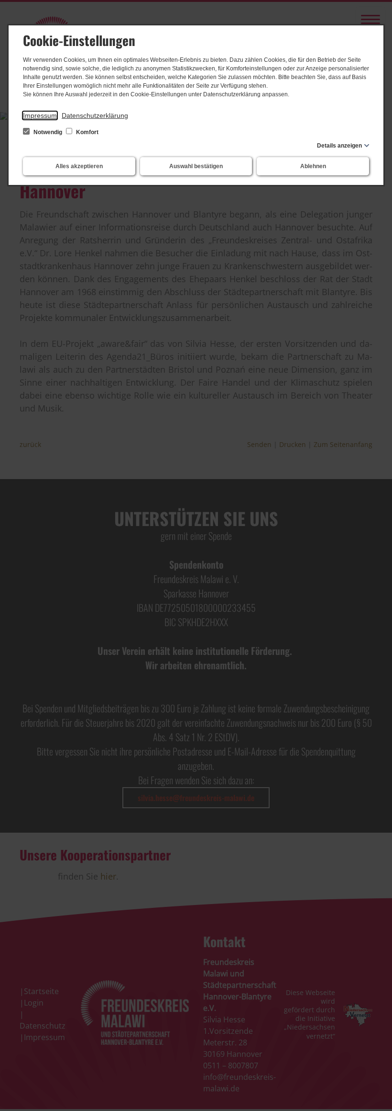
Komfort (86, 132)
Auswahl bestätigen (196, 166)
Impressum (40, 115)
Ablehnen (313, 166)
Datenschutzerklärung (95, 115)
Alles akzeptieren (79, 166)
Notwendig (48, 132)
